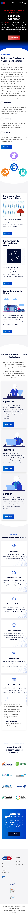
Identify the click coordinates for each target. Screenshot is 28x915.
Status (17, 908)
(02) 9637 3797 (5, 866)
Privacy (18, 861)
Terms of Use (19, 864)
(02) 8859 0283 (5, 872)
